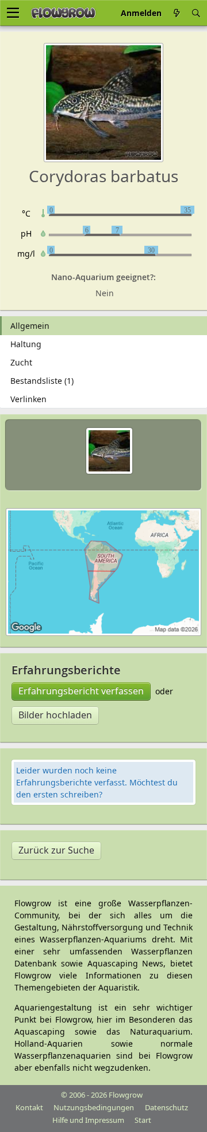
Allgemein (29, 325)
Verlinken (28, 399)
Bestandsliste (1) (42, 380)
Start (143, 1120)
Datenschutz (166, 1107)
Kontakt (29, 1107)
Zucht (21, 362)
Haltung (25, 344)
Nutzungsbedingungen (93, 1107)
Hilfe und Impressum (88, 1120)
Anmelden (141, 12)
